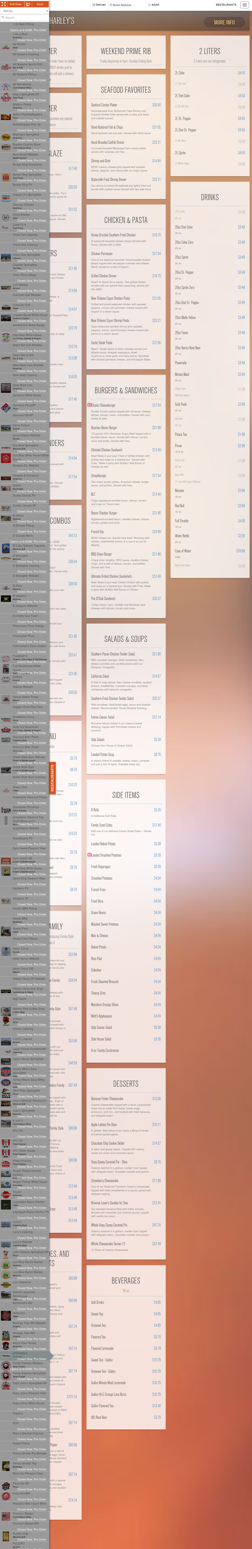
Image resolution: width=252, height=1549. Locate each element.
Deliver (101, 4)
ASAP (155, 4)
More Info (224, 22)
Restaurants (226, 4)
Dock (40, 4)
